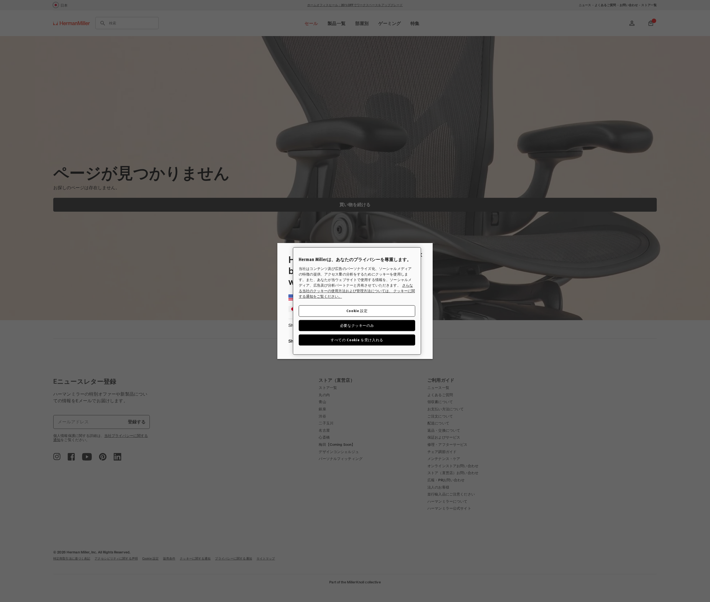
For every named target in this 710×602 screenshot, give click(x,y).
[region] (357, 301)
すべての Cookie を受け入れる (357, 339)
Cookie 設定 (357, 310)
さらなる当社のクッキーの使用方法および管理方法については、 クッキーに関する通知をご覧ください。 (357, 291)
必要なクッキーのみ (357, 325)
